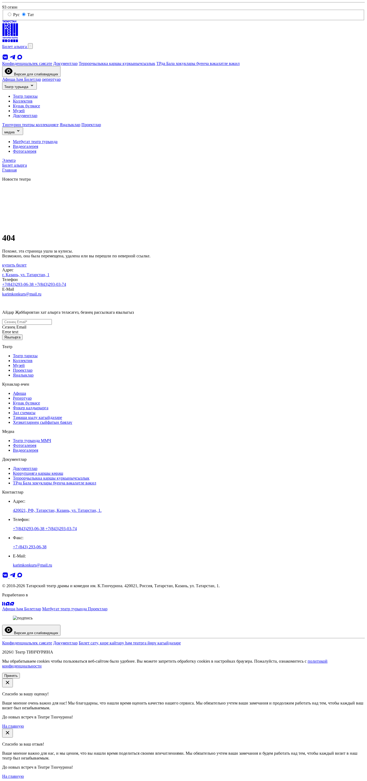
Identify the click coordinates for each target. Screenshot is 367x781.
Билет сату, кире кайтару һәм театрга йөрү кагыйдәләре (130, 643)
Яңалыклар (70, 124)
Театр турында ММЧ (32, 440)
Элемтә (9, 160)
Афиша (19, 393)
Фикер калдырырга (30, 408)
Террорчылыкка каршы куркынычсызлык (117, 63)
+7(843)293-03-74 (50, 284)
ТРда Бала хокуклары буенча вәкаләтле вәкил (198, 63)
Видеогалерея (25, 146)
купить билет (14, 265)
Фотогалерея (24, 151)
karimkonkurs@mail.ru (21, 294)
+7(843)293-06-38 (18, 284)
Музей (19, 110)
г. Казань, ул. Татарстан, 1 (25, 274)
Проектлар (91, 124)
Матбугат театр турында (35, 141)
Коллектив (23, 101)
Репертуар (22, 398)
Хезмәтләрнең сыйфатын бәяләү (42, 422)
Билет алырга (15, 46)
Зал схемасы (24, 412)
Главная (9, 170)
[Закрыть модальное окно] (7, 682)
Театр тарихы (25, 96)
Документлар (65, 63)
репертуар (51, 79)
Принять (11, 676)
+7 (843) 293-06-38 (29, 547)
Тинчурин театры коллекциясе (30, 124)
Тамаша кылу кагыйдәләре (37, 417)
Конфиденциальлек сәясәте (27, 63)
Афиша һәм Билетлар (21, 79)
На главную (13, 726)
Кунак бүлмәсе (26, 106)
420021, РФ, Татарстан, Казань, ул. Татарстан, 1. (57, 510)
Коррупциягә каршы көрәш (38, 473)
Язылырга (12, 337)
